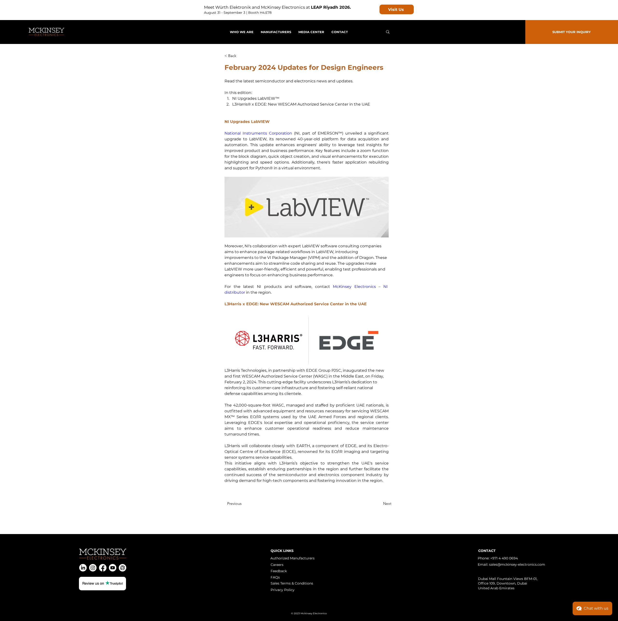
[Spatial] (122, 567)
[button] (311, 32)
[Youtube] (112, 567)
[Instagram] (93, 567)
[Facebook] (102, 567)
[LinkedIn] (83, 567)
